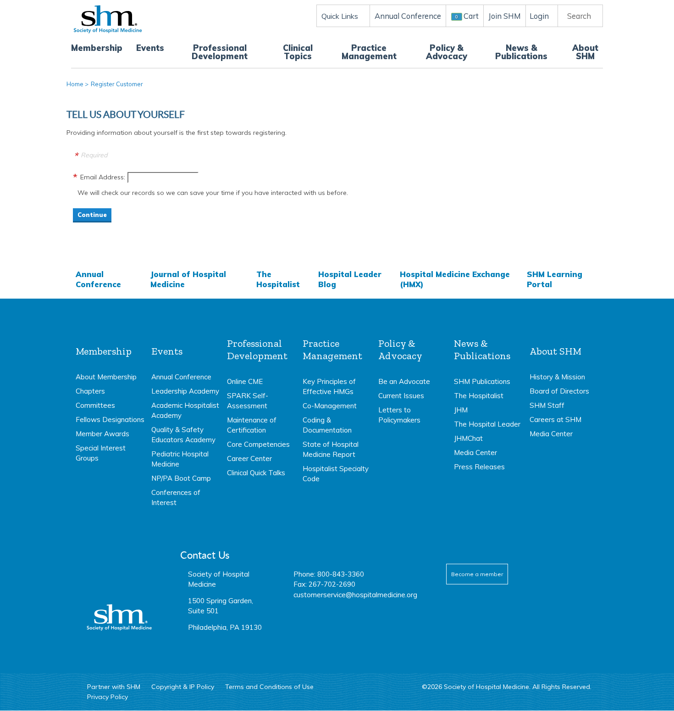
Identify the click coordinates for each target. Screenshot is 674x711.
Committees (95, 405)
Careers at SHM (555, 419)
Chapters (90, 391)
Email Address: (102, 177)
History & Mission (557, 376)
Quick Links (339, 16)
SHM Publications (482, 381)
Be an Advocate (404, 381)
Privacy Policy (107, 697)
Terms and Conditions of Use (269, 687)
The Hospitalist (278, 279)
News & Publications (521, 52)
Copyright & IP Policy (182, 687)
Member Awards (102, 433)
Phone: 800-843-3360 (328, 574)
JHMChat (468, 438)
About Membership (106, 376)
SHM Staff (547, 405)
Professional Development (220, 52)
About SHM (585, 52)
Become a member (477, 574)
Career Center (249, 458)
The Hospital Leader (487, 424)
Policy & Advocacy (446, 52)
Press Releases (479, 466)
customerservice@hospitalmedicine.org (355, 594)
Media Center (475, 452)
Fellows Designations (110, 419)
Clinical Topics (298, 52)
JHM (461, 409)
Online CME (245, 381)
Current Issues (401, 395)
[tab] (110, 400)
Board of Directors (559, 391)
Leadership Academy (185, 391)
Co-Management (330, 405)
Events (150, 48)
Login (539, 16)
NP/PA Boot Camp (181, 478)
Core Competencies (258, 444)
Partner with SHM (113, 687)
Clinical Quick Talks (256, 472)
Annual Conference (98, 279)
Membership (96, 48)
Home (74, 84)
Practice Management (369, 52)
